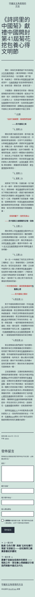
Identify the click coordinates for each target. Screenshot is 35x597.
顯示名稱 (5, 486)
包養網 (4, 102)
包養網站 (10, 143)
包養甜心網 (9, 243)
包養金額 (26, 268)
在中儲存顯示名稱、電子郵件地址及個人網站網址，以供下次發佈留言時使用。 (18, 521)
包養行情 (30, 158)
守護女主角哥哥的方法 (12, 584)
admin (7, 438)
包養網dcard (10, 416)
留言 (3, 463)
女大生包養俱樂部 (11, 246)
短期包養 (26, 79)
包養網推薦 (7, 332)
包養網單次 (20, 231)
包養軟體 (8, 405)
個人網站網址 (6, 509)
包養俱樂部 (13, 82)
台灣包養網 (27, 106)
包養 (28, 143)
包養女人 (14, 410)
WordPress (12, 589)
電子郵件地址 (6, 497)
